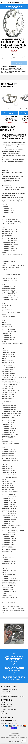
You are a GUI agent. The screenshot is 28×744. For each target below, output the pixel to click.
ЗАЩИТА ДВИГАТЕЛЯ (6, 704)
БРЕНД (3, 702)
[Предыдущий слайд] (1, 6)
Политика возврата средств (14, 735)
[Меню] (1, 2)
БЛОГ (2, 711)
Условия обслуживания (18, 738)
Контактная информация (7, 694)
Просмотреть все (22, 87)
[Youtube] (18, 742)
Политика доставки (5, 691)
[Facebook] (10, 742)
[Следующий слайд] (26, 6)
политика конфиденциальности (9, 689)
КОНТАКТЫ (4, 713)
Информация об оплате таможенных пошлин (12, 696)
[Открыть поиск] (5, 2)
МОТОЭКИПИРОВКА (6, 708)
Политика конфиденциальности (8, 737)
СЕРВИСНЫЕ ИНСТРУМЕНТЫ (8, 709)
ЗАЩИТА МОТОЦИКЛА (6, 706)
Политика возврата (5, 693)
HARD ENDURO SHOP (15, 733)
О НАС (2, 715)
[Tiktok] (15, 742)
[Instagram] (13, 742)
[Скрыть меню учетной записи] (23, 2)
